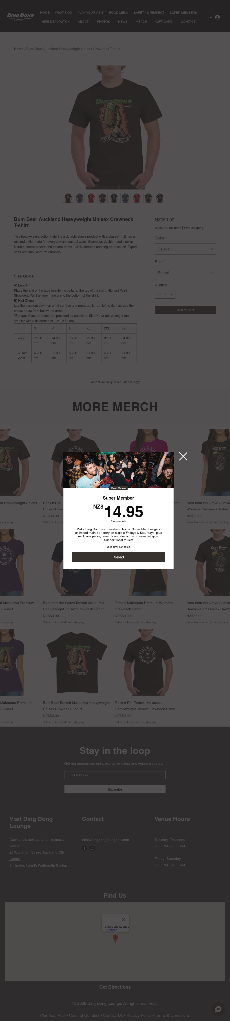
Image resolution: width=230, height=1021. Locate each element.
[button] (183, 456)
